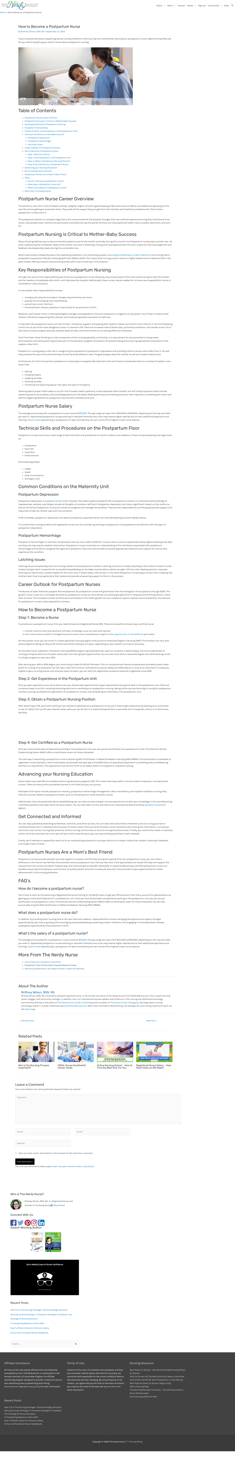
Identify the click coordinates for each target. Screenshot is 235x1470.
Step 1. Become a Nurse (39, 154)
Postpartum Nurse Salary (36, 127)
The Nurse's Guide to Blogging (124, 1002)
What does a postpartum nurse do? (44, 184)
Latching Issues (35, 144)
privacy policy (34, 1386)
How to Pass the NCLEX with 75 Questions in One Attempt (156, 1380)
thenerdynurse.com (78, 1006)
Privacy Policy (136, 1441)
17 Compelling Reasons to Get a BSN (27, 1323)
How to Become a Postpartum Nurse (41, 151)
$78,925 (83, 413)
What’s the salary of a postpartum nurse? (47, 187)
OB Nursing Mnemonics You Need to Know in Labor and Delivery (54, 968)
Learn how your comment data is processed (73, 1166)
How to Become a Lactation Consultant (43, 962)
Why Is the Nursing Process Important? (33, 1066)
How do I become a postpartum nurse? (46, 181)
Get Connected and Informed (38, 171)
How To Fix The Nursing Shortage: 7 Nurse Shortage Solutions (39, 1310)
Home (3, 12)
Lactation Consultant (155, 805)
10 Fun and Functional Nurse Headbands (29, 1333)
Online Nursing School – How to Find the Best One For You (114, 1066)
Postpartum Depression (39, 137)
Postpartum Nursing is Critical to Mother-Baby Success (50, 121)
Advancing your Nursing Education (41, 167)
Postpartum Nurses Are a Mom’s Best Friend (45, 174)
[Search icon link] (232, 5)
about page (30, 1009)
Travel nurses (34, 420)
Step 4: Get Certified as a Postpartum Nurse (48, 164)
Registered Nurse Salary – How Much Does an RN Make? (153, 1066)
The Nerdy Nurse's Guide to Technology (75, 1002)
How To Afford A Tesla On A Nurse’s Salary (29, 1328)
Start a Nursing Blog (139, 1386)
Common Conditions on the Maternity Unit (44, 134)
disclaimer (112, 1386)
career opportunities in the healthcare (126, 634)
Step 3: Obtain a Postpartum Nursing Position (49, 161)
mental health (61, 501)
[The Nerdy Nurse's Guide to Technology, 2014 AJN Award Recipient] (52, 1243)
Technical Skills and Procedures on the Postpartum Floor (51, 131)
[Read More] (59, 1205)
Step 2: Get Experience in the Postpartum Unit (49, 157)
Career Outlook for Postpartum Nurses (42, 147)
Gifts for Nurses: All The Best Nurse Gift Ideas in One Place (157, 1376)
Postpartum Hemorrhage (39, 141)
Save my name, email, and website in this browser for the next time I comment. (56, 1153)
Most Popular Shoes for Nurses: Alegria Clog (150, 1383)
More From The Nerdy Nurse (38, 191)
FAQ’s (27, 177)
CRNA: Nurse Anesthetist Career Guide (72, 1066)
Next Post (152, 1020)
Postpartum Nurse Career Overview (41, 117)
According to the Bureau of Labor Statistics (128, 255)
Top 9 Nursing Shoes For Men (143, 1396)
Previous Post (26, 1020)
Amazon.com (13, 1386)
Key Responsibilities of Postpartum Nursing (45, 124)
